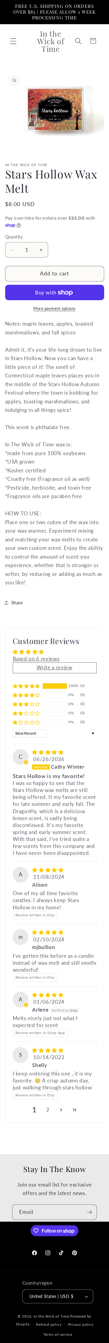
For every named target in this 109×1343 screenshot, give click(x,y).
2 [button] (48, 1110)
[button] (13, 41)
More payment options (54, 308)
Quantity (14, 236)
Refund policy (48, 1324)
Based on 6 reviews (36, 659)
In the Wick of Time (51, 1316)
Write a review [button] (54, 668)
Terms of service (57, 1334)
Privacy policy (81, 1324)
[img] (48, 752)
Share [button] (17, 602)
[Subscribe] (89, 1212)
